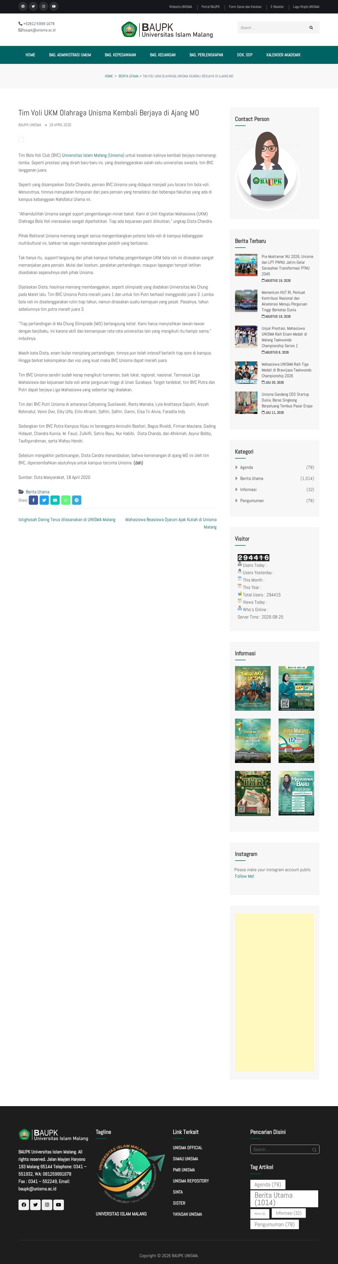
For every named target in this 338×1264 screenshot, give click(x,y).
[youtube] (53, 6)
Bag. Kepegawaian (120, 55)
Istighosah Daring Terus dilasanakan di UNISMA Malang (66, 519)
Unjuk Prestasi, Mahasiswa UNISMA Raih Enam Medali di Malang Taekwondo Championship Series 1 (284, 337)
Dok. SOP (244, 55)
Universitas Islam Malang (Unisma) (93, 155)
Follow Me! (244, 876)
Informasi (248, 489)
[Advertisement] (274, 992)
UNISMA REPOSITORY (191, 1181)
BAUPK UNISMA (185, 1255)
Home (30, 55)
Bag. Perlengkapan (206, 55)
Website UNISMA (180, 7)
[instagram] (43, 6)
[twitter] (33, 6)
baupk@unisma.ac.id (38, 29)
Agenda (246, 467)
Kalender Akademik (283, 55)
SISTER (179, 1203)
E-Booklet (277, 7)
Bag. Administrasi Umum (70, 55)
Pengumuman (252, 500)
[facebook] (22, 6)
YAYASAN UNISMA (187, 1214)
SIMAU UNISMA (185, 1159)
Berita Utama (37, 492)
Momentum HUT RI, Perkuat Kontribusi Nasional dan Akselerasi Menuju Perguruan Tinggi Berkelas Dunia (284, 301)
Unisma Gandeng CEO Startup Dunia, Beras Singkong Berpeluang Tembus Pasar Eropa (287, 400)
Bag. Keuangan (163, 55)
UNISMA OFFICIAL (187, 1147)
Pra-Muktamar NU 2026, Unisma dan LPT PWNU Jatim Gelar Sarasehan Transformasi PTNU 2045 (287, 265)
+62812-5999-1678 (38, 23)
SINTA (178, 1192)
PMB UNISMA (184, 1170)
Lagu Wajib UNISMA (306, 7)
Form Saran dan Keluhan (245, 7)
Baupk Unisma (29, 124)
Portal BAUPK (210, 7)
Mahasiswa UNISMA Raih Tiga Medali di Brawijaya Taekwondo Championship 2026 (286, 370)
